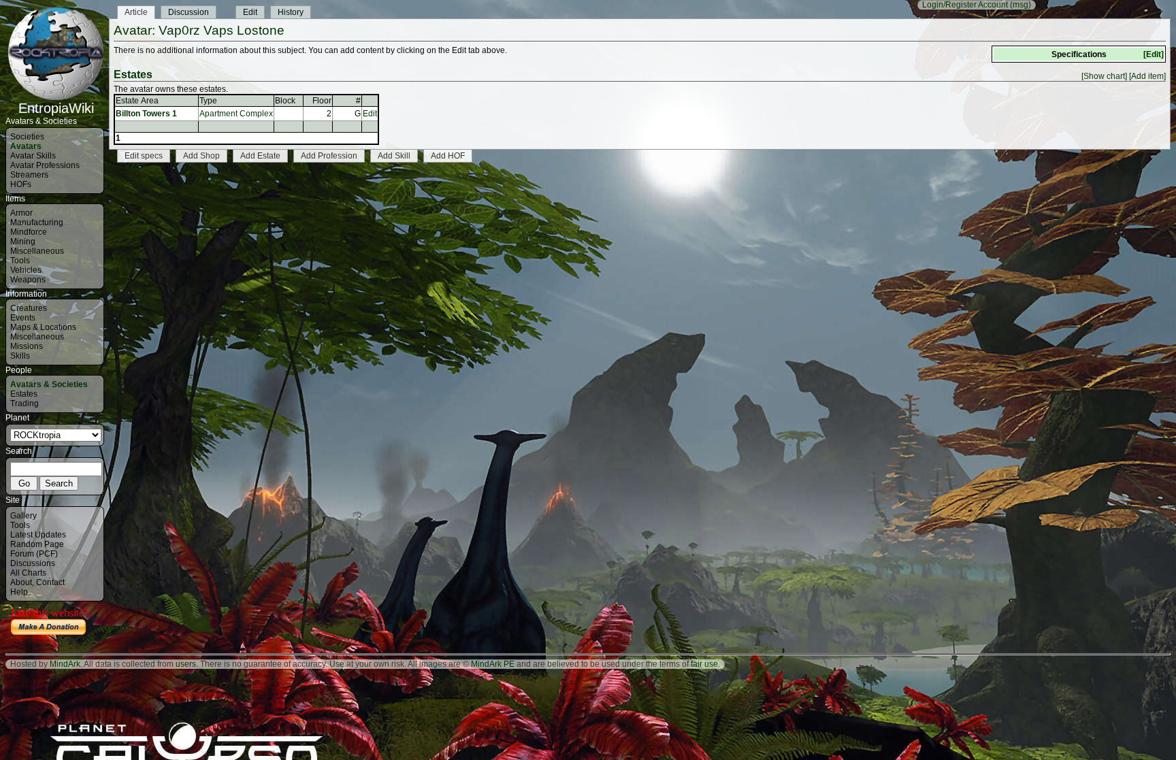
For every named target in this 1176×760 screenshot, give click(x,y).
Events (22, 318)
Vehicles (26, 270)
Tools (20, 260)
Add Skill (394, 156)
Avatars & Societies (49, 384)
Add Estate (260, 156)
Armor (21, 213)
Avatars (26, 146)
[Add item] (1147, 76)
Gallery (23, 516)
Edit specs (144, 156)
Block (285, 100)
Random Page (37, 544)
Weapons (28, 279)
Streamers (29, 175)
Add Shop (201, 156)
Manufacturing (36, 222)
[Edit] (1153, 54)
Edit (250, 12)
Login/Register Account (965, 5)
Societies (27, 137)
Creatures (28, 308)
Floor (321, 100)
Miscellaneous (37, 251)
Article (136, 12)
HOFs (20, 184)
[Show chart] (1104, 76)
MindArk (65, 664)
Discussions (32, 563)
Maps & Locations (43, 327)
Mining (22, 241)
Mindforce (28, 232)
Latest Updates (38, 535)
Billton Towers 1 (146, 113)
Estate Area (137, 100)
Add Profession (329, 156)
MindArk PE (492, 664)
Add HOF (448, 156)
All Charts (28, 573)
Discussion (188, 12)
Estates (23, 394)
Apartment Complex (236, 113)
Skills (20, 356)
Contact (50, 582)
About (21, 582)
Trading (24, 403)
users (186, 664)
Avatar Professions (45, 165)
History (291, 12)
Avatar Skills (33, 156)
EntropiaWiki (56, 108)
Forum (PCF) (34, 554)
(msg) (1020, 5)
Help (19, 592)
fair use (704, 664)
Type (208, 100)
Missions (26, 346)
